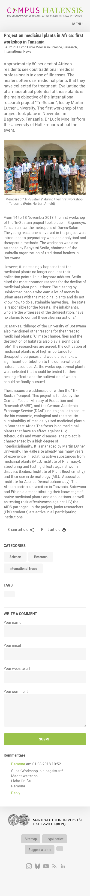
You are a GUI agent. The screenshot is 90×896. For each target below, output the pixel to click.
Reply (15, 792)
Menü (77, 23)
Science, (57, 47)
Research (41, 557)
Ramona (18, 763)
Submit (45, 739)
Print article (50, 529)
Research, (70, 47)
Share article (17, 529)
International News (17, 51)
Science (15, 557)
